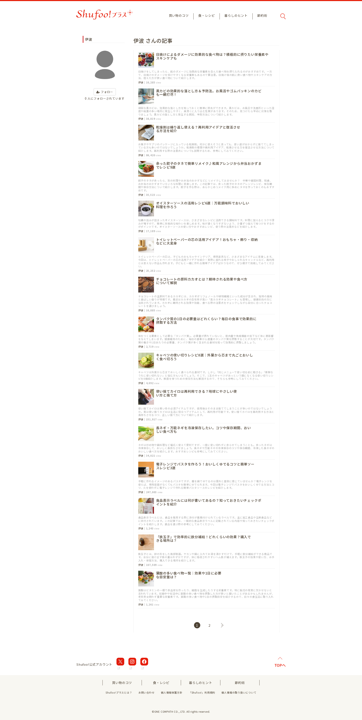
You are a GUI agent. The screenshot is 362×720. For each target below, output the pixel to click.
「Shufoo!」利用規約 (202, 692)
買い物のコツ (179, 15)
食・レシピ (206, 15)
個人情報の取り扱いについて (238, 692)
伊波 (141, 82)
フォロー (106, 92)
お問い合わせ (146, 692)
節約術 (262, 15)
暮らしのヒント (236, 15)
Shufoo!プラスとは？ (119, 692)
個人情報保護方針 (171, 692)
